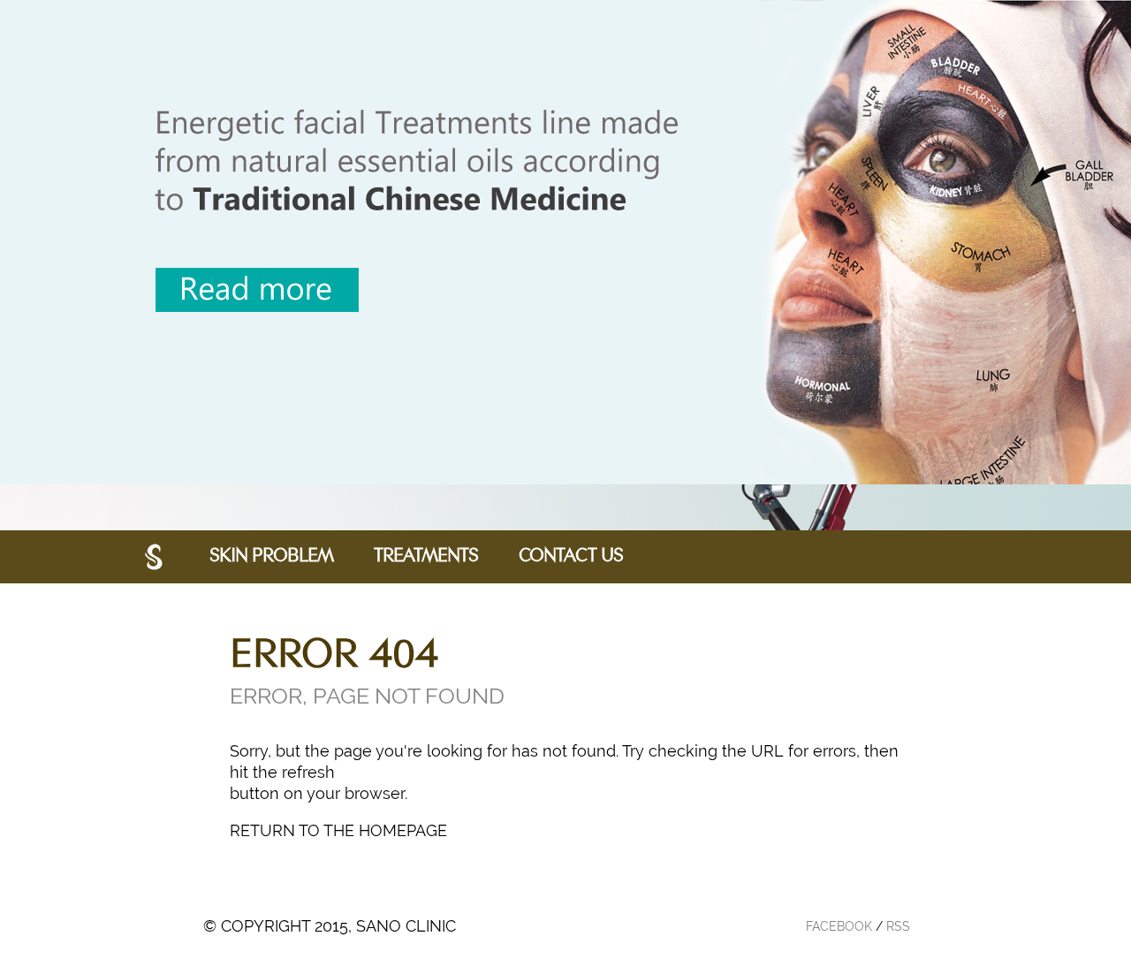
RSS (898, 926)
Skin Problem (271, 557)
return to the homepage (338, 830)
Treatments (426, 557)
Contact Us (571, 557)
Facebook (839, 926)
